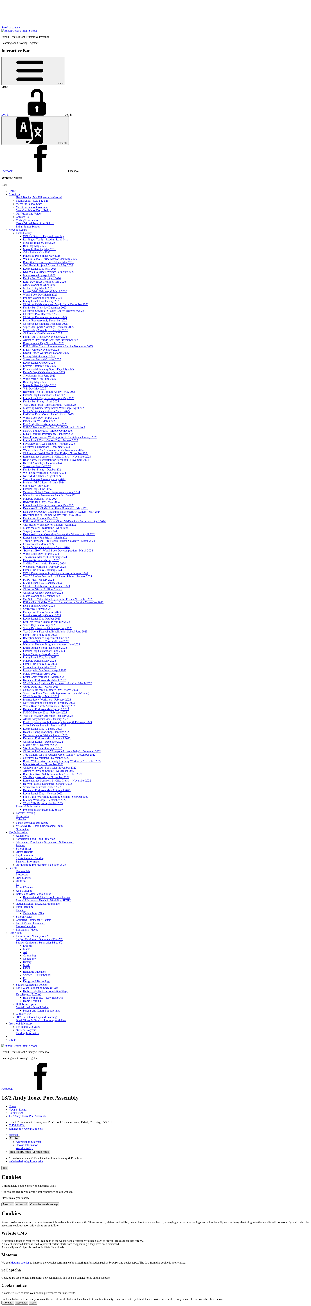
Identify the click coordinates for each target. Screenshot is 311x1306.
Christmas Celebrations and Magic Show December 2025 (55, 304)
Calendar (21, 819)
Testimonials (23, 871)
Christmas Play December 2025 (41, 314)
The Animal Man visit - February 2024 (45, 557)
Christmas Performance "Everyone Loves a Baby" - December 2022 (62, 751)
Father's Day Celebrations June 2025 (44, 372)
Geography (29, 958)
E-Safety (21, 910)
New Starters (23, 877)
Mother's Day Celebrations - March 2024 (46, 547)
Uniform (21, 880)
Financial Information (28, 861)
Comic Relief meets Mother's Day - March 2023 (50, 689)
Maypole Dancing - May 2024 (40, 498)
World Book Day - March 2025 (41, 417)
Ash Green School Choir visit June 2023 (46, 641)
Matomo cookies (19, 1262)
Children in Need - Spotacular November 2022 (49, 767)
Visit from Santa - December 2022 (42, 748)
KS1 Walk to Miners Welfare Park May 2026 (48, 271)
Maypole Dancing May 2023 (39, 660)
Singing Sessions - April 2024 (40, 531)
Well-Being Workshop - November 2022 (46, 777)
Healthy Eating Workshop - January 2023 (46, 731)
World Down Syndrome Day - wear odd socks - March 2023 (57, 683)
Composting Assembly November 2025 (45, 330)
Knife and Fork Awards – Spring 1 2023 (46, 709)
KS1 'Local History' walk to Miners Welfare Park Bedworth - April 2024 (64, 521)
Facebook (7, 170)
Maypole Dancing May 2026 (39, 249)
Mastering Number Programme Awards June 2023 (51, 644)
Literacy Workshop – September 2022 (44, 799)
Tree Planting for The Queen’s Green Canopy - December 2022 (59, 754)
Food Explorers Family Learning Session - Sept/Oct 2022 (55, 796)
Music (26, 965)
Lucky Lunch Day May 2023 (40, 657)
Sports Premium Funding (30, 858)
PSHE (26, 968)
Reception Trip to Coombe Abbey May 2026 (48, 262)
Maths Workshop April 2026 (39, 275)
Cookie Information (27, 1145)
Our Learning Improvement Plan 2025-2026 (41, 864)
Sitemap (13, 1134)
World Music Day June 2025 (39, 378)
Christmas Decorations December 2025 (45, 323)
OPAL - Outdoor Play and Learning (43, 236)
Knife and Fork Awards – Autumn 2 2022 (47, 738)
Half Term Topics (26, 1004)
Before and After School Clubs (33, 893)
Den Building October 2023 (39, 605)
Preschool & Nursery (21, 1023)
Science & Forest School (37, 974)
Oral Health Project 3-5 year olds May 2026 (48, 265)
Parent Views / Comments (30, 923)
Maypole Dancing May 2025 (39, 385)
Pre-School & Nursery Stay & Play (43, 809)
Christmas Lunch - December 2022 (43, 741)
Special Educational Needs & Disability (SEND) (43, 900)
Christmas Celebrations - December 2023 (46, 586)
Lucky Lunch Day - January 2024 (42, 582)
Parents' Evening (25, 812)
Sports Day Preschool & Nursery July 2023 (47, 628)
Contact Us (22, 216)
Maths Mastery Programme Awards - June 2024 (50, 495)
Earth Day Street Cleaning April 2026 (44, 281)
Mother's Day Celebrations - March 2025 (46, 411)
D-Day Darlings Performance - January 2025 (48, 433)
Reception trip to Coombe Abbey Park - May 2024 (52, 514)
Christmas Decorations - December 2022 (46, 757)
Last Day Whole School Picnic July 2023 (46, 621)
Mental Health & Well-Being (32, 1007)
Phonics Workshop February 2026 (42, 297)
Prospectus (22, 874)
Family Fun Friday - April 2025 (41, 401)
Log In (5, 114)
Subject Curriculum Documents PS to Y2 (39, 939)
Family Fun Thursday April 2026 (42, 278)
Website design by (26, 1161)
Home (12, 190)
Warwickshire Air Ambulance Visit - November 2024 (53, 450)
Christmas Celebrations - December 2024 (46, 446)
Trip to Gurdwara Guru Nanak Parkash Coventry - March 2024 (59, 540)
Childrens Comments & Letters (33, 919)
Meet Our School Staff (29, 203)
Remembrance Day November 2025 (43, 343)
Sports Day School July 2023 (39, 625)
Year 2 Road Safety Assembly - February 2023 (49, 706)
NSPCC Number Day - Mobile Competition (48, 430)
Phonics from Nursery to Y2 (32, 936)
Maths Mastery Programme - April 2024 (45, 527)
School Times (23, 848)
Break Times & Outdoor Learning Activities (41, 1020)
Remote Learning (26, 926)
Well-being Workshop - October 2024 (44, 472)
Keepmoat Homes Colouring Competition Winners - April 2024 (59, 534)
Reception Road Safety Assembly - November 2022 (52, 774)
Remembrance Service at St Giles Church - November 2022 (57, 780)
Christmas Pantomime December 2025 (45, 317)
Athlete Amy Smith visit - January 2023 (45, 718)
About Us (14, 194)
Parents (13, 868)
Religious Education (34, 971)
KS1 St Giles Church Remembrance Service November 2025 (58, 346)
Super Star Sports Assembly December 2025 (48, 326)
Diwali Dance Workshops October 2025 (46, 352)
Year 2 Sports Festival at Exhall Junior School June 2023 (55, 631)
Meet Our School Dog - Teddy (33, 210)
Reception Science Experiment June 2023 (46, 638)
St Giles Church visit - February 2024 (44, 563)
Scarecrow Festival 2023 (37, 608)
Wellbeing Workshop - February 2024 (44, 566)
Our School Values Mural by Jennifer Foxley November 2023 (58, 599)
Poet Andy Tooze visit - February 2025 (45, 424)
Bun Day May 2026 (34, 245)
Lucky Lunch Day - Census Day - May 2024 (48, 505)
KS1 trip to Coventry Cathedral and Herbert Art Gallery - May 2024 (61, 511)
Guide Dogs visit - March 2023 (40, 686)
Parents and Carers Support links (41, 1010)
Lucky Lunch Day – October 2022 (43, 793)
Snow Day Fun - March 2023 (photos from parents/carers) (56, 693)
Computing (29, 955)
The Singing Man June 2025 (39, 375)
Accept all (21, 1204)
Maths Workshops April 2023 (40, 673)
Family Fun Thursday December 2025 (45, 307)
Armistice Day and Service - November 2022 (49, 770)
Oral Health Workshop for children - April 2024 (50, 524)
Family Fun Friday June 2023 (40, 634)
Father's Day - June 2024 (37, 488)
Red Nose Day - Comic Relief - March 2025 (48, 414)
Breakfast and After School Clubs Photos (46, 897)
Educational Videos (27, 929)
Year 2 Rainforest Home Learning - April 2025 (49, 404)
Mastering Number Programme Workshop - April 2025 (54, 407)
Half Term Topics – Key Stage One (43, 997)
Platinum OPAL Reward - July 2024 (43, 482)
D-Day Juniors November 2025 (41, 349)
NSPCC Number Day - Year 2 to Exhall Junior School (54, 427)
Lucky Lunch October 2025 (39, 362)
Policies (20, 845)
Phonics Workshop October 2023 (42, 615)
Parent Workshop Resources (32, 822)
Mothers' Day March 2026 (38, 288)
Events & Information (28, 806)
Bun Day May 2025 (34, 382)
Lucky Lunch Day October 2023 (41, 618)
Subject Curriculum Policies (32, 984)
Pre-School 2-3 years (28, 1026)
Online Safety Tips (33, 913)
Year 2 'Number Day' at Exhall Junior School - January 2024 (57, 576)
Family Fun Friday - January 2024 (42, 569)
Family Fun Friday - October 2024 (42, 469)
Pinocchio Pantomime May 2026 (41, 255)
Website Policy (24, 1148)
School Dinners (24, 887)
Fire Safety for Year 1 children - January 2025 (49, 443)
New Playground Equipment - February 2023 (49, 702)
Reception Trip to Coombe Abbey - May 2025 (49, 391)
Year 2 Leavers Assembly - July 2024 (44, 479)
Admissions (22, 835)
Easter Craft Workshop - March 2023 (44, 676)
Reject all (8, 1204)
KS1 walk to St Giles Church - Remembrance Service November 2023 (63, 602)
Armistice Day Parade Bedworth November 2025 (51, 339)
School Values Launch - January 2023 (44, 725)
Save (33, 1302)
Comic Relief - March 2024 (38, 544)
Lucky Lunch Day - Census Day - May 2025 (48, 398)
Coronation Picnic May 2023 (39, 667)
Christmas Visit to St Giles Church (42, 589)
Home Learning (32, 1000)
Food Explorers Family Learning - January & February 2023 (57, 722)
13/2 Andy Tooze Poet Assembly (27, 1116)
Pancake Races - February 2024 (41, 560)
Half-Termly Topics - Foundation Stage (45, 991)
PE (17, 884)
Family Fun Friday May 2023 (40, 663)
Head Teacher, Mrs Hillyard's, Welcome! (39, 197)
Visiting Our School (27, 220)
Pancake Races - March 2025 (39, 420)
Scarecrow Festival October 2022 (42, 787)
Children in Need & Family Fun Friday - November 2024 (55, 453)
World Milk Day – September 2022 (43, 803)
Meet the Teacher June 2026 (39, 242)
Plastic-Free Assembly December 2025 (45, 320)
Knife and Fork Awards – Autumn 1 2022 (47, 790)
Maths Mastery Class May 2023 (41, 654)
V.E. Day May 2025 (34, 388)
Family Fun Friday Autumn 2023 (42, 612)
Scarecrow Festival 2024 (37, 466)
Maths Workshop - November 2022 (43, 764)
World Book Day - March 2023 (41, 696)
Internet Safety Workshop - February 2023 (47, 699)
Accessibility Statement (29, 1141)
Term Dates (22, 816)
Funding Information (27, 1033)
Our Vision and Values (29, 213)
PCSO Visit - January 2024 (38, 579)
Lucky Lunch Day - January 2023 (42, 728)
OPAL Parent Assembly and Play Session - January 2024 (55, 573)
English (27, 945)
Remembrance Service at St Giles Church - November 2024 (57, 456)
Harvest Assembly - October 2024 (42, 463)
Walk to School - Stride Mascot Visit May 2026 (50, 258)
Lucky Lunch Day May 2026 (40, 268)
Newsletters (22, 829)
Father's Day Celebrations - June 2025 (44, 395)
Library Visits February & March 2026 (45, 291)
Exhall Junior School (28, 226)
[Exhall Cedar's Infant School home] (19, 30)
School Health (24, 916)
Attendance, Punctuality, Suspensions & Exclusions (45, 842)
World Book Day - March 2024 (41, 553)
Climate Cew (23, 1013)
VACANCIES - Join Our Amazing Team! (40, 825)
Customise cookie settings (44, 1204)
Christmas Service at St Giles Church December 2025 (53, 310)
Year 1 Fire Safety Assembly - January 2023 (48, 715)
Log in (12, 1039)
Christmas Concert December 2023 (43, 592)
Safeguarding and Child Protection (35, 838)
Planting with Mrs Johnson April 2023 (44, 670)
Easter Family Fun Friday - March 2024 (45, 537)
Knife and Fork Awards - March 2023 (44, 680)
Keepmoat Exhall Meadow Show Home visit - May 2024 (55, 508)
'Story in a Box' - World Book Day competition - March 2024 (58, 550)
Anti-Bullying (24, 890)
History (27, 961)
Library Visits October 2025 (39, 356)
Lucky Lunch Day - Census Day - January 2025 (50, 440)
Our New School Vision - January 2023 (45, 735)
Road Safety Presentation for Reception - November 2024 (56, 459)
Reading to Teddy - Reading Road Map (45, 239)
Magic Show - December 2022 (40, 744)
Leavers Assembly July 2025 (39, 365)
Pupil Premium (24, 855)
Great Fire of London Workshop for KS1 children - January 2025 (60, 437)
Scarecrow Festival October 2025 (42, 359)
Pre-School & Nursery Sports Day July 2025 (48, 369)
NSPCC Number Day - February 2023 (45, 712)
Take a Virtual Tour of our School (35, 223)
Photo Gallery (24, 233)
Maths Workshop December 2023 (42, 595)
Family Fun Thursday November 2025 (45, 336)
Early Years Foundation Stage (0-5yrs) (37, 987)
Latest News (16, 1112)
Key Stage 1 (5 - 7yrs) (28, 994)
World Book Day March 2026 (40, 294)
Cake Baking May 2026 (36, 252)
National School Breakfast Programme (38, 903)
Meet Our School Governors (32, 207)
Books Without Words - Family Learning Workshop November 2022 (62, 761)
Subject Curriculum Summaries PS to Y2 (39, 942)
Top (5, 1168)
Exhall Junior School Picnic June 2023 (45, 647)
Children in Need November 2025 (42, 333)
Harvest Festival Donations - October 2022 (47, 783)
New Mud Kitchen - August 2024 (42, 476)
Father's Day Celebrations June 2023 (44, 650)
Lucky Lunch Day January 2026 (41, 301)
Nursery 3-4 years (26, 1030)
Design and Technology (36, 981)
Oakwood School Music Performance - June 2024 (51, 492)
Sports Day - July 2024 (36, 485)
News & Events (18, 229)
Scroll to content (10, 27)
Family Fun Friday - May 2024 (40, 518)
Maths (26, 949)
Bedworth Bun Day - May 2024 (41, 501)
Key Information (18, 832)
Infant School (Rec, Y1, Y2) (32, 200)
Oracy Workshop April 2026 (39, 284)
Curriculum (15, 932)
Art (25, 952)
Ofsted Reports (24, 851)
